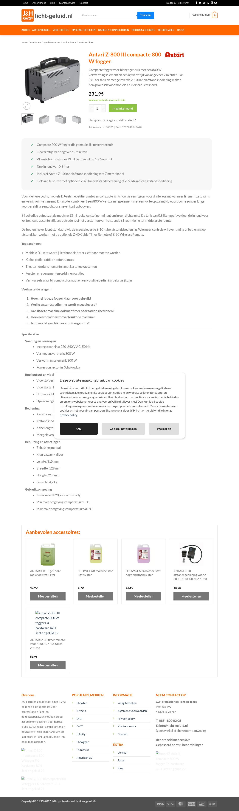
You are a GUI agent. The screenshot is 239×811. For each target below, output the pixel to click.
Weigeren (164, 428)
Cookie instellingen (123, 428)
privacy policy (68, 415)
